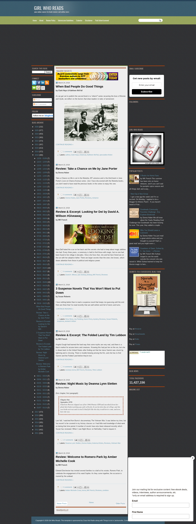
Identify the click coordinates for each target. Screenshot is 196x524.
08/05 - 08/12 (42, 233)
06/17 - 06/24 (42, 257)
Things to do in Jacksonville (113, 520)
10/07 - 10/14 (42, 201)
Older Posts (120, 504)
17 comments (68, 440)
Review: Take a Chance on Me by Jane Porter (86, 168)
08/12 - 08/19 (42, 229)
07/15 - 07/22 (42, 243)
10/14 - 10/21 (42, 197)
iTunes (137, 344)
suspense (60, 321)
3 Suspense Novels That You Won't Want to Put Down (88, 290)
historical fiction (97, 443)
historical (83, 155)
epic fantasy (82, 275)
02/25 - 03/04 (42, 383)
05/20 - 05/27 (42, 271)
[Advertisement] (98, 45)
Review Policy (50, 20)
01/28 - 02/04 (42, 397)
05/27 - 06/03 (42, 268)
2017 (37, 412)
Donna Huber (70, 198)
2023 (37, 137)
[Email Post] (75, 151)
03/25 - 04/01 (42, 300)
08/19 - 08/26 (42, 226)
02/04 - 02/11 (42, 393)
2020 (37, 148)
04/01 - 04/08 (42, 296)
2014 (37, 422)
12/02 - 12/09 (42, 173)
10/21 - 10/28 (42, 194)
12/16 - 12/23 (42, 165)
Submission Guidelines (65, 20)
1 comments (67, 151)
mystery (96, 319)
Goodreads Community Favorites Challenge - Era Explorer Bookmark (150, 212)
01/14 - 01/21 (42, 404)
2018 (37, 155)
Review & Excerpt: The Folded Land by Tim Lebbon (91, 335)
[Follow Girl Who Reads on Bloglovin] (43, 117)
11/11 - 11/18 (42, 183)
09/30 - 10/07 (42, 204)
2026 (37, 127)
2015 (37, 419)
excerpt (68, 370)
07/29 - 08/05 (42, 236)
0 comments (67, 195)
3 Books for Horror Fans (149, 176)
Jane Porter (80, 198)
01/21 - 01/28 (42, 401)
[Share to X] (83, 152)
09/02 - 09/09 (42, 219)
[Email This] (78, 152)
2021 (37, 145)
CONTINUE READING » (64, 145)
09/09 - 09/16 (42, 215)
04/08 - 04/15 (42, 293)
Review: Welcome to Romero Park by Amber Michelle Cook (86, 459)
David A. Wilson (71, 275)
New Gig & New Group (139, 194)
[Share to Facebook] (85, 152)
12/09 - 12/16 (42, 169)
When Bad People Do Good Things (79, 86)
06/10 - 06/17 (42, 261)
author (67, 155)
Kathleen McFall (93, 155)
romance (95, 198)
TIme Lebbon (97, 370)
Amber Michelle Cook (73, 490)
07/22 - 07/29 (42, 240)
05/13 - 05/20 (42, 275)
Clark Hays (75, 155)
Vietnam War (116, 443)
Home (35, 20)
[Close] (193, 458)
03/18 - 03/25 (42, 303)
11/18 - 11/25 (42, 180)
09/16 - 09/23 (42, 211)
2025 (37, 130)
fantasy (89, 275)
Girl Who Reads (48, 8)
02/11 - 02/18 (42, 390)
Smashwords (140, 334)
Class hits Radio (89, 520)
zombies (106, 490)
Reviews (88, 198)
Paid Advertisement (102, 20)
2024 (37, 134)
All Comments (40, 104)
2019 (37, 152)
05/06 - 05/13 (42, 279)
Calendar (79, 20)
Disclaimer (89, 20)
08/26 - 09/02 (42, 222)
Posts (37, 100)
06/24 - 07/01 (42, 254)
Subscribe (146, 91)
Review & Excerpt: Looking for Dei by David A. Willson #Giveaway (87, 214)
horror (74, 370)
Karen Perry (88, 319)
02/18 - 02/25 (42, 386)
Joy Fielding (78, 319)
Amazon (138, 329)
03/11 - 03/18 (42, 376)
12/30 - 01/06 (42, 158)
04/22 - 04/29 (42, 286)
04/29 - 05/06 (42, 282)
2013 (37, 426)
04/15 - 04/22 (42, 289)
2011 (37, 433)
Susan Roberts (111, 319)
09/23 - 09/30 (42, 208)
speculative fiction (105, 155)
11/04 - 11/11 (42, 187)
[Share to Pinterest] (88, 152)
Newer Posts (62, 504)
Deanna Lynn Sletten (73, 443)
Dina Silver (69, 319)
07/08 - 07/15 (42, 247)
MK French (97, 275)
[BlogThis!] (80, 152)
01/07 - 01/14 (42, 408)
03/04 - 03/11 (42, 379)
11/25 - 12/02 (42, 176)
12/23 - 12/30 (42, 162)
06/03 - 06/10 (42, 264)
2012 (37, 430)
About (41, 20)
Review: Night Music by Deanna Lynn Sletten (86, 383)
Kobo (137, 339)
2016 (37, 415)
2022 (37, 141)
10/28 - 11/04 (42, 190)
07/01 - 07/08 (42, 250)
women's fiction (70, 321)
